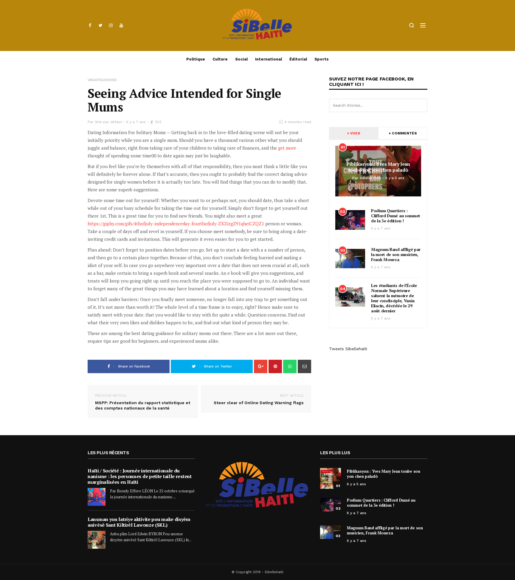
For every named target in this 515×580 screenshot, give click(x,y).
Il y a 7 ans (136, 122)
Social (241, 59)
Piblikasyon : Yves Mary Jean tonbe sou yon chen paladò (383, 474)
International (268, 59)
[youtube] (121, 25)
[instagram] (110, 25)
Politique (195, 59)
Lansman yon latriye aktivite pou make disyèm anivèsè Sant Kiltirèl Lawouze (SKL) (139, 522)
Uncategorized (102, 80)
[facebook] (90, 25)
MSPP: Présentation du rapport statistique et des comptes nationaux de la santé (142, 402)
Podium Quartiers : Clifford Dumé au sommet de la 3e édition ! (395, 216)
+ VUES (353, 133)
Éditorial (298, 59)
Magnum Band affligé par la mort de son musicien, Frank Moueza (396, 254)
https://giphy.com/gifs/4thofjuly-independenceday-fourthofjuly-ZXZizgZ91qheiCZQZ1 (176, 224)
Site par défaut (108, 122)
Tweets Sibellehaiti (348, 348)
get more (287, 148)
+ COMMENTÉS (403, 133)
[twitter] (100, 25)
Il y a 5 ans (356, 484)
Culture (220, 59)
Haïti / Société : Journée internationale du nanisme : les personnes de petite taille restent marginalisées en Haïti (140, 476)
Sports (321, 59)
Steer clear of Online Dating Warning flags (259, 399)
